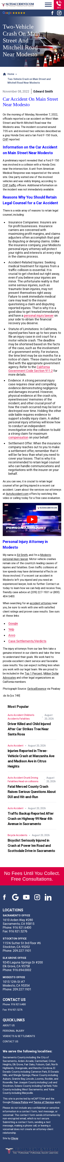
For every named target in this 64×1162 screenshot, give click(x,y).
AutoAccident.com (17, 493)
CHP (5, 139)
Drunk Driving (31, 777)
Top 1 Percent (33, 673)
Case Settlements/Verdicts (27, 641)
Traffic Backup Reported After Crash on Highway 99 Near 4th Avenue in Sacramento (31, 818)
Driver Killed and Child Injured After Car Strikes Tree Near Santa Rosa (29, 729)
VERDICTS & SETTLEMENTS (19, 1036)
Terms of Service (43, 1102)
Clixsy (14, 1138)
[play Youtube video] (32, 519)
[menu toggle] (48, 5)
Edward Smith (43, 91)
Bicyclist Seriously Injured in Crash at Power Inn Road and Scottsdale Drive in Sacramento (31, 845)
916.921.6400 (18, 1004)
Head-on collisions (28, 781)
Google (13, 623)
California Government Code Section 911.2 (30, 369)
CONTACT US (10, 1041)
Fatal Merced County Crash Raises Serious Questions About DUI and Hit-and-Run (32, 791)
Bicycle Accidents (17, 835)
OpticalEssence (36, 688)
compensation (18, 437)
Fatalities (24, 718)
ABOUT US (9, 1025)
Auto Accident (15, 715)
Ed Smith (22, 555)
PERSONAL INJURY (13, 1030)
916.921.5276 (15, 1009)
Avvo (11, 635)
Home (11, 74)
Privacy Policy (19, 1102)
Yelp (11, 629)
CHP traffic (9, 185)
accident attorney (41, 603)
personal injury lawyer (39, 315)
